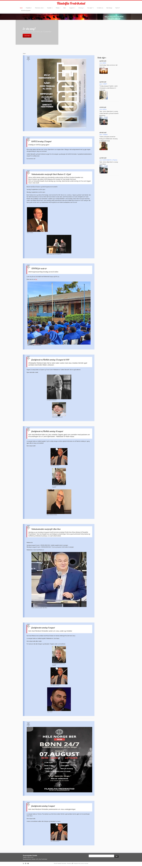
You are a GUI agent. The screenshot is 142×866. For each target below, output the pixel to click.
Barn (65, 8)
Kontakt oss (100, 8)
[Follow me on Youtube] (28, 863)
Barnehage (109, 8)
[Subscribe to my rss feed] (24, 863)
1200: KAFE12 (103, 109)
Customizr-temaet (84, 863)
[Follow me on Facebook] (26, 863)
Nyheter (49, 8)
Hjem (21, 8)
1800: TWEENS (103, 134)
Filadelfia (28, 8)
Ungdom (71, 8)
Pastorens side (39, 8)
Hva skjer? (90, 8)
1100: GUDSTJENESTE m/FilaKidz (108, 160)
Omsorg (80, 8)
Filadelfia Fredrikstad (71, 3)
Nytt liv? (117, 8)
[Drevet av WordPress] (72, 863)
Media (57, 8)
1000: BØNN (102, 63)
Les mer (27, 35)
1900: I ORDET (103, 84)
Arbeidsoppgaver (25, 10)
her (36, 279)
